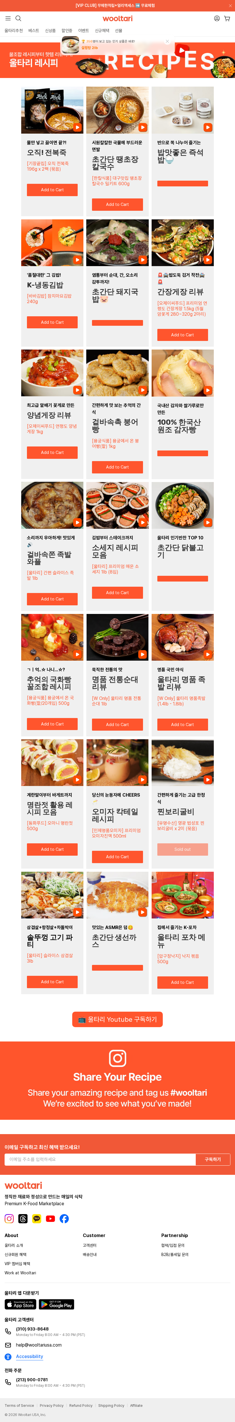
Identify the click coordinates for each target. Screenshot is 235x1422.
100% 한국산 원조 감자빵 (179, 426)
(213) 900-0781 (32, 1380)
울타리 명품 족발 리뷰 (181, 683)
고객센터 (90, 1245)
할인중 (67, 30)
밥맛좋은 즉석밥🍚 (180, 156)
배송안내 (90, 1254)
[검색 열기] (18, 18)
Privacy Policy (52, 1405)
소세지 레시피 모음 (115, 551)
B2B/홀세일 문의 (175, 1254)
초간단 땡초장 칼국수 (115, 163)
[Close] (229, 5)
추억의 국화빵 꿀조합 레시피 (49, 683)
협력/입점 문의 (173, 1245)
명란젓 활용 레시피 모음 (50, 808)
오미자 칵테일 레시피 (115, 815)
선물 (118, 30)
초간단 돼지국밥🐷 (115, 295)
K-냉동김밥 (45, 285)
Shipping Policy (111, 1405)
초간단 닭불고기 (180, 551)
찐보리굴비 (176, 811)
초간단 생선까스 (114, 941)
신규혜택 (102, 30)
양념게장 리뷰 (49, 415)
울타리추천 (14, 30)
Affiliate (136, 1405)
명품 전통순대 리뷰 (115, 683)
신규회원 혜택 (15, 1254)
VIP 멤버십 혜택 (17, 1263)
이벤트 (83, 30)
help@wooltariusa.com (39, 1345)
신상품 (50, 30)
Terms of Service (19, 1405)
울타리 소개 (14, 1245)
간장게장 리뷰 (180, 291)
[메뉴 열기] (8, 18)
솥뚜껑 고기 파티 (50, 941)
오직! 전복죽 (46, 152)
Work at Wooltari (20, 1273)
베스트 (33, 30)
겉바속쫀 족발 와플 (49, 558)
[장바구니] (227, 18)
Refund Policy (81, 1405)
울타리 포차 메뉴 (181, 941)
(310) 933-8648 (32, 1329)
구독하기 (213, 1159)
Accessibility (29, 1356)
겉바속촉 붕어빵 (115, 426)
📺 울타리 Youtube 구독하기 (117, 1019)
